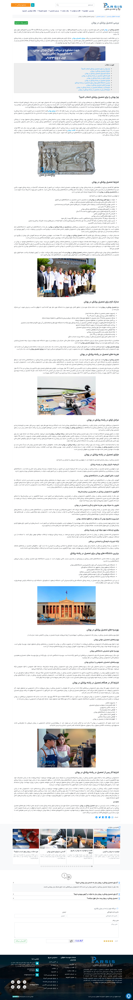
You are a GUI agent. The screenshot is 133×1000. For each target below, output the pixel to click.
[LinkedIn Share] (106, 817)
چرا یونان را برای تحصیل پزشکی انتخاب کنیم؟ (95, 69)
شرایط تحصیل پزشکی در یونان (100, 71)
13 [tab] (68, 866)
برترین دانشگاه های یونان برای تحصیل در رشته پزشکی (92, 83)
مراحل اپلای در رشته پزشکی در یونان (98, 78)
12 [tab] (70, 866)
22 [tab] (51, 866)
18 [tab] (59, 866)
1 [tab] (92, 866)
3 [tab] (88, 866)
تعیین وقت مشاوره (21, 23)
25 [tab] (45, 866)
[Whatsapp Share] (112, 817)
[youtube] (12, 987)
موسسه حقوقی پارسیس (97, 996)
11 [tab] (72, 866)
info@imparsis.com (29, 975)
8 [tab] (78, 866)
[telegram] (18, 982)
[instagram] (12, 982)
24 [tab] (47, 866)
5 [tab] (84, 866)
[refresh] (71, 941)
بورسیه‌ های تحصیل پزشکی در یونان (98, 85)
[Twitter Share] (99, 817)
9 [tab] (76, 866)
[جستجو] (57, 5)
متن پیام (116, 920)
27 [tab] (41, 866)
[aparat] (24, 982)
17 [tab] (61, 866)
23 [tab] (49, 866)
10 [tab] (74, 866)
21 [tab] (53, 866)
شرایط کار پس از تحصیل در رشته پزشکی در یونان (94, 90)
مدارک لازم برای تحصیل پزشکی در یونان (97, 73)
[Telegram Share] (109, 817)
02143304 (32, 971)
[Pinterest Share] (96, 817)
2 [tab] (90, 866)
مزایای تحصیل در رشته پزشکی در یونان (97, 80)
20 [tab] (55, 866)
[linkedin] (24, 987)
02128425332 (31, 969)
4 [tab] (86, 866)
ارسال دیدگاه (20, 941)
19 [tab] (57, 866)
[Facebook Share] (103, 817)
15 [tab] (65, 866)
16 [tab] (63, 866)
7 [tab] (80, 866)
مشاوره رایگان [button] (21, 5)
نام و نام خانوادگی (113, 912)
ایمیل (64, 912)
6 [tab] (82, 866)
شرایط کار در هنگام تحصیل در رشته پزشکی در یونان (93, 87)
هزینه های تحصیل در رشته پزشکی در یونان (96, 76)
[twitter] (18, 987)
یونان (106, 30)
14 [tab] (66, 866)
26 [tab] (43, 866)
